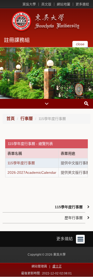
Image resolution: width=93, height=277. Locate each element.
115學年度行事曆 (21, 163)
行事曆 (26, 118)
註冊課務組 (17, 40)
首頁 (10, 118)
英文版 (46, 4)
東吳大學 (29, 4)
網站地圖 (63, 4)
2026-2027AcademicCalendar (31, 172)
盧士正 (57, 266)
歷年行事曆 (74, 218)
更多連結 (82, 4)
